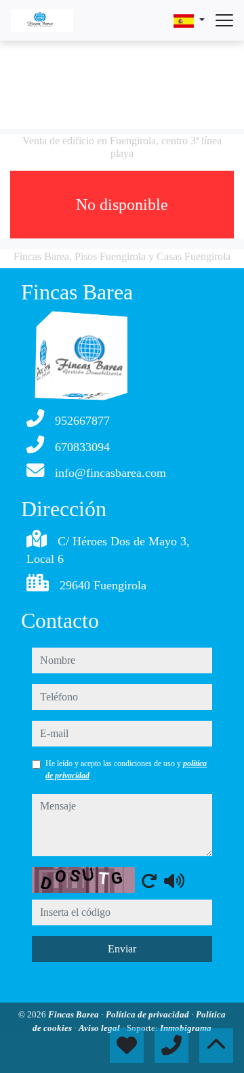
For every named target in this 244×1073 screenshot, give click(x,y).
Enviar (122, 948)
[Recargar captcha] (149, 880)
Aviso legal (100, 1028)
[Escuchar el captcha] (174, 880)
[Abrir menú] (224, 20)
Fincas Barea (74, 1014)
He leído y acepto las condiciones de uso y (126, 769)
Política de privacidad (148, 1014)
